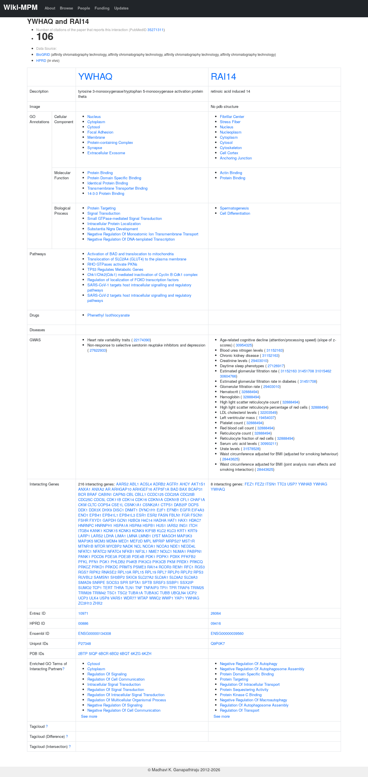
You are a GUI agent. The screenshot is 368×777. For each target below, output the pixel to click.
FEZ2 (259, 484)
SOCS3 (112, 582)
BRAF (92, 494)
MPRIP (159, 541)
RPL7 (161, 572)
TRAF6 (183, 587)
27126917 (276, 365)
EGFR (185, 510)
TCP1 (97, 587)
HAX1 (183, 520)
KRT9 (192, 530)
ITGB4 (83, 530)
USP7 (292, 484)
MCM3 (99, 541)
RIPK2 (94, 572)
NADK (128, 546)
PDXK (175, 556)
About (50, 8)
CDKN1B (171, 499)
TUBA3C (151, 592)
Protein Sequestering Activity (244, 689)
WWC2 (155, 598)
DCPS (193, 504)
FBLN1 (175, 515)
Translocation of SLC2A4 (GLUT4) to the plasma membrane (136, 259)
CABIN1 (105, 494)
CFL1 (184, 499)
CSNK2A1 (151, 504)
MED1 (123, 541)
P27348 (84, 643)
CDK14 (128, 499)
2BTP (83, 653)
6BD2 (114, 653)
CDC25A (172, 494)
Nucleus (94, 116)
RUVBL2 (85, 577)
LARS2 (97, 535)
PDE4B (138, 556)
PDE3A (111, 556)
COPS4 (104, 504)
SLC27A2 (146, 577)
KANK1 (96, 530)
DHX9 (107, 510)
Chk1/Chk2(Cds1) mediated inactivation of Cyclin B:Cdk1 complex (142, 274)
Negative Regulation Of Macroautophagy (253, 699)
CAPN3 (119, 494)
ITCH (193, 525)
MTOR (100, 546)
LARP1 (84, 535)
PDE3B (124, 556)
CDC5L (100, 499)
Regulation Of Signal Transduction (115, 689)
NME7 (154, 551)
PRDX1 (183, 561)
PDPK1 (162, 556)
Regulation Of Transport (239, 710)
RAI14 (223, 75)
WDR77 (130, 598)
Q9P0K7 (218, 643)
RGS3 (200, 567)
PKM (171, 561)
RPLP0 (173, 572)
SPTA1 (135, 582)
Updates (121, 8)
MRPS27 (173, 541)
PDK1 (150, 556)
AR (107, 489)
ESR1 (141, 515)
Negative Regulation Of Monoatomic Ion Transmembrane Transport (142, 234)
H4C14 (146, 520)
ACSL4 (146, 484)
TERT (108, 587)
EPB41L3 (127, 515)
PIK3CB (159, 561)
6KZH (146, 653)
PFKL (83, 561)
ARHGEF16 (142, 489)
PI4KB (131, 561)
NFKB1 (128, 551)
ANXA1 (84, 489)
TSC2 (122, 592)
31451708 (306, 371)
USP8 (104, 598)
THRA (119, 587)
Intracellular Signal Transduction (114, 684)
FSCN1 (197, 515)
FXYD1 (95, 520)
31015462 (323, 371)
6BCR (103, 653)
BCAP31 (195, 489)
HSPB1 (149, 525)
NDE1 (175, 546)
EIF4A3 (197, 510)
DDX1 (83, 510)
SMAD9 (84, 582)
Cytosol (93, 127)
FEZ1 (249, 484)
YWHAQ (95, 75)
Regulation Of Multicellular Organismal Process (126, 699)
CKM (82, 504)
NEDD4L (188, 546)
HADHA (160, 520)
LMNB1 (145, 535)
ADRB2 (159, 484)
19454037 (266, 417)
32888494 (249, 391)
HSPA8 (135, 525)
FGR (185, 515)
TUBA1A (135, 592)
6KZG (136, 653)
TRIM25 (197, 587)
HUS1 (161, 525)
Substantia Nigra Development (112, 228)
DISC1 (118, 510)
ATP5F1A (161, 489)
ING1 (183, 525)
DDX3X (95, 510)
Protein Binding (100, 172)
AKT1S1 (198, 484)
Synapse (94, 147)
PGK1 (104, 561)
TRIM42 (99, 592)
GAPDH (109, 520)
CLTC (92, 504)
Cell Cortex (229, 152)
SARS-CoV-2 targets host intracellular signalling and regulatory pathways (139, 297)
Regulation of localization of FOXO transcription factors (133, 279)
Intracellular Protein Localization (114, 223)
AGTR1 (172, 484)
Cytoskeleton (231, 147)
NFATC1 (85, 551)
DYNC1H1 (147, 510)
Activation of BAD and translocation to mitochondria (130, 253)
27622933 (98, 350)
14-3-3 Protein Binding (105, 193)
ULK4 (93, 598)
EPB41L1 (110, 515)
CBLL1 (140, 494)
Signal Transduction (103, 213)
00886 (83, 623)
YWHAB (305, 484)
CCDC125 (155, 494)
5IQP (93, 653)
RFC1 (188, 567)
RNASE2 (108, 572)
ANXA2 (98, 489)
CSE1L (117, 504)
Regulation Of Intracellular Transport (250, 684)
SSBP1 (172, 582)
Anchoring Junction (236, 158)
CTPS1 (167, 504)
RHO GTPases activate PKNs (112, 264)
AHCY (185, 484)
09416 (216, 623)
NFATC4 (114, 551)
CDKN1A (155, 499)
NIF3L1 (141, 551)
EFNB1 (173, 510)
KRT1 (182, 530)
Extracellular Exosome (106, 152)
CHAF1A (197, 499)
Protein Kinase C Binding (241, 694)
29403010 (259, 360)
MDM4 (111, 541)
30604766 (228, 376)
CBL (130, 494)
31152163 (275, 350)
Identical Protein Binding (107, 183)
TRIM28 (84, 592)
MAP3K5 (85, 541)
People (84, 8)
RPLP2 (186, 572)
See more (89, 716)
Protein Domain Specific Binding (114, 177)
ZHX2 (97, 603)
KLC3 (171, 530)
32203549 (268, 412)
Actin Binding (231, 172)
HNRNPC (86, 525)
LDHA (109, 535)
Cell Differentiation (235, 213)
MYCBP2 (114, 546)
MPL (148, 541)
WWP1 (167, 598)
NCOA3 (162, 546)
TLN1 (129, 587)
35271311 (155, 29)
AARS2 (122, 484)
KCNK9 (138, 530)
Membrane (96, 137)
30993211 (268, 443)
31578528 (251, 448)
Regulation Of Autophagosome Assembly (254, 705)
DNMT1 (131, 510)
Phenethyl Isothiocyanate (108, 315)
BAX (183, 489)
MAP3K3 (184, 535)
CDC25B (187, 494)
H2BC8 (134, 520)
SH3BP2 (117, 577)
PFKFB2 (188, 556)
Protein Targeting (101, 208)
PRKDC (111, 567)
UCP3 (83, 598)
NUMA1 (179, 551)
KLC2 (161, 530)
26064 (216, 613)
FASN (163, 515)
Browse (66, 8)
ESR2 (152, 515)
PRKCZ (84, 567)
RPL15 (138, 572)
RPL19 (150, 572)
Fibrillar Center (232, 116)
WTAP (142, 598)
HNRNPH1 (103, 525)
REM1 (177, 567)
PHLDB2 (118, 561)
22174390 (142, 339)
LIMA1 (120, 535)
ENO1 (83, 515)
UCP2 (192, 592)
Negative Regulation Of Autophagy (248, 663)
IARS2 (172, 525)
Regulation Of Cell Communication (116, 679)
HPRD (41, 60)
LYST (156, 535)
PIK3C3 (144, 561)
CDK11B (114, 499)
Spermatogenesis (234, 208)
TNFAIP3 (151, 587)
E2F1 (161, 510)
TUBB (165, 592)
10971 (83, 613)
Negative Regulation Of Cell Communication (123, 710)
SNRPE (98, 582)
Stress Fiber (230, 121)
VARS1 (116, 598)
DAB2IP (180, 504)
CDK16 (141, 499)
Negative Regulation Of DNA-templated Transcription (131, 239)
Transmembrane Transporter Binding (117, 188)
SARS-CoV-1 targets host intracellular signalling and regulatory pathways (139, 287)
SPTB (147, 582)
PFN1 (93, 561)
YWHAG (192, 598)
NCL (137, 546)
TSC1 (111, 592)
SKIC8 (131, 577)
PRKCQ (196, 561)
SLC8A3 (191, 577)
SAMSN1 (101, 577)
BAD (174, 489)
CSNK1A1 (132, 504)
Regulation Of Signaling (106, 674)
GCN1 (122, 520)
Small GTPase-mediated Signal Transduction (124, 218)
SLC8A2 (176, 577)
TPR (173, 587)
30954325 (244, 345)
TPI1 (164, 587)
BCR (82, 494)
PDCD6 (97, 556)
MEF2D (136, 541)
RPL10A (124, 572)
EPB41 (95, 515)
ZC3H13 (85, 603)
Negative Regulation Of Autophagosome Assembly (262, 668)
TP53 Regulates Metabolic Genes (115, 269)
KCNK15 (110, 530)
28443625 (230, 459)
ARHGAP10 (121, 489)
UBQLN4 (178, 592)
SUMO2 (84, 587)
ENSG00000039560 (227, 633)
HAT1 (172, 520)
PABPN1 (194, 551)
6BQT (125, 653)
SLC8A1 (161, 577)
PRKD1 (98, 567)
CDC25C (85, 499)
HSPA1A (121, 525)
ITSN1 (270, 484)
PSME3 (139, 567)
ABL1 (134, 484)
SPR (124, 582)
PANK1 (84, 556)
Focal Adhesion (100, 132)
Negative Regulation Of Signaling (114, 705)
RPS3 (198, 572)
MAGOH (169, 535)
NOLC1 (166, 551)
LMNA (132, 535)
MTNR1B (85, 546)
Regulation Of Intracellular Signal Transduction (125, 694)
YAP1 (179, 598)
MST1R (188, 541)
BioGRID (43, 54)
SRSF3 (159, 582)
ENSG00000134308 (94, 633)
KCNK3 (125, 530)
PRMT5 (125, 567)
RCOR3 (165, 567)
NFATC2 (99, 551)
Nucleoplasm (230, 132)
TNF (138, 587)
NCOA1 (149, 546)
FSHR (83, 520)
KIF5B (150, 530)
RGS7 (83, 572)
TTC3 (281, 484)
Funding (102, 8)
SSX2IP (186, 582)
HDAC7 (195, 520)
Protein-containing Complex (110, 142)
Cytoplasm (96, 121)
